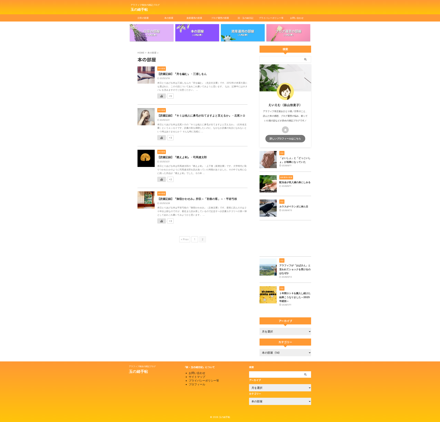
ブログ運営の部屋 (220, 18)
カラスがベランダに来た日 (293, 206)
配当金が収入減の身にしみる (295, 182)
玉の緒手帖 (139, 9)
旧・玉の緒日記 (245, 18)
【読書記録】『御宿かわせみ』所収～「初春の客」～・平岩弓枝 (197, 199)
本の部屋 (168, 18)
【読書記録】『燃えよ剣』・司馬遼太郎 (182, 157)
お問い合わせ (297, 18)
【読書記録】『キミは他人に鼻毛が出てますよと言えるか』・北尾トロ (201, 115)
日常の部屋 (143, 18)
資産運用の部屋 (194, 18)
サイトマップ (197, 376)
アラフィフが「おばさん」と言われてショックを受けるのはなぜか (295, 269)
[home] (285, 129)
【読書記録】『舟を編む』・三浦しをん (182, 74)
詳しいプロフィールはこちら (285, 138)
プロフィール (197, 384)
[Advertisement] (285, 239)
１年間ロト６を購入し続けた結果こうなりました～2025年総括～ (295, 297)
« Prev (185, 239)
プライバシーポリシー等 (271, 18)
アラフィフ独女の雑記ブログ (142, 366)
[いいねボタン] (161, 96)
